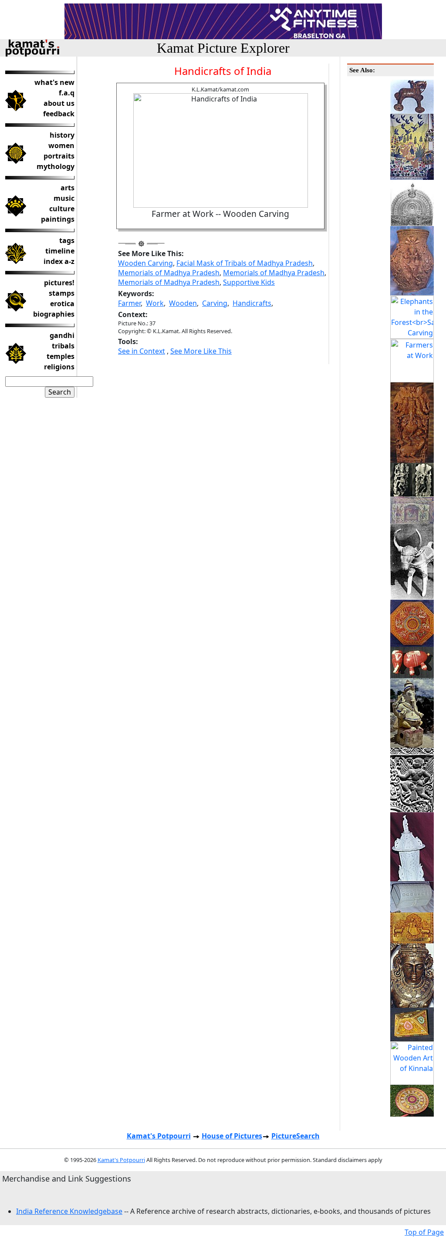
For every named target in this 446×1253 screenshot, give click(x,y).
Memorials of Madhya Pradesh (169, 272)
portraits (59, 156)
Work (155, 303)
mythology (55, 166)
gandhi (62, 335)
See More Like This (201, 351)
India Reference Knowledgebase (69, 1211)
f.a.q (66, 93)
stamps (61, 293)
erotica (62, 303)
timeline (59, 251)
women (61, 145)
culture (61, 208)
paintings (57, 219)
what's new (54, 82)
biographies (53, 314)
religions (59, 367)
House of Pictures (232, 1136)
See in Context (141, 351)
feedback (58, 113)
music (64, 198)
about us (59, 103)
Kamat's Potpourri (159, 1136)
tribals (63, 346)
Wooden (183, 303)
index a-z (59, 261)
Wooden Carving (145, 263)
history (62, 135)
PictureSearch (295, 1136)
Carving (214, 303)
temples (60, 356)
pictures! (59, 282)
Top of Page (424, 1232)
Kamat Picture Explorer (223, 48)
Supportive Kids (249, 282)
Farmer (129, 303)
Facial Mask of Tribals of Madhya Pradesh (244, 263)
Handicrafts (252, 303)
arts (67, 188)
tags (66, 240)
